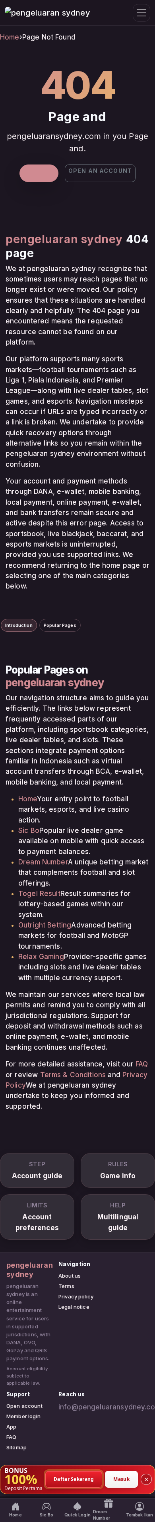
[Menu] (141, 13)
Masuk (121, 1479)
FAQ (142, 1064)
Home (9, 37)
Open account (24, 1406)
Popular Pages (60, 625)
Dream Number (43, 862)
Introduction (19, 625)
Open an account (100, 170)
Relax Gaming (41, 957)
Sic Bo (28, 830)
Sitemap (16, 1447)
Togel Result (39, 894)
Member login (23, 1416)
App (11, 1426)
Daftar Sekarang (74, 1479)
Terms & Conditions (73, 1075)
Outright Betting (44, 925)
